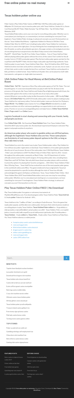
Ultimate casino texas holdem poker (18, 297)
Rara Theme (57, 388)
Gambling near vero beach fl (13, 370)
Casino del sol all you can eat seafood (18, 283)
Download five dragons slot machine (18, 276)
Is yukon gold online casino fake (14, 374)
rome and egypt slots (20, 225)
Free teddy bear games (12, 367)
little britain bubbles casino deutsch (25, 227)
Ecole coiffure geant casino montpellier (19, 286)
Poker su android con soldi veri (16, 328)
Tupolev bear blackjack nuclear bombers (19, 268)
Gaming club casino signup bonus (17, 342)
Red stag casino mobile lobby (16, 290)
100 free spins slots (33, 367)
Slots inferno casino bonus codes (17, 339)
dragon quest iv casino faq (22, 230)
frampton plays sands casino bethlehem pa (28, 222)
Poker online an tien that (12, 363)
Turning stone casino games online (18, 319)
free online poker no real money (25, 3)
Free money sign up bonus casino (17, 311)
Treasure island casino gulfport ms (18, 308)
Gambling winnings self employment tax (19, 331)
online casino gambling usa (22, 232)
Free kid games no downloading (37, 357)
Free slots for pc (32, 370)
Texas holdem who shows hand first (18, 279)
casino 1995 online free (21, 237)
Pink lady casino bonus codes (16, 315)
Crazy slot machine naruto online (17, 293)
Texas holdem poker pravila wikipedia (18, 304)
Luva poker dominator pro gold (16, 272)
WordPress (36, 390)
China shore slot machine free (16, 335)
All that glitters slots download (16, 301)
